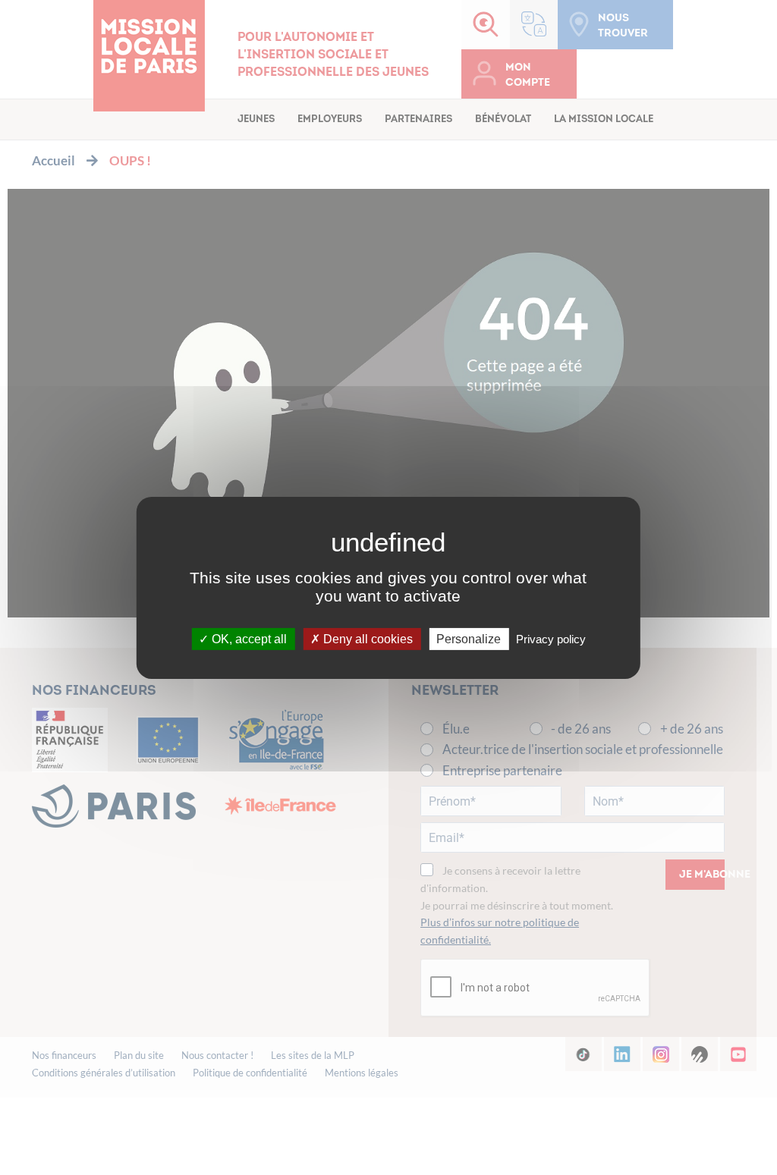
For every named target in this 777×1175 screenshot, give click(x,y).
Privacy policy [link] (551, 638)
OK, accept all (248, 638)
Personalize (468, 638)
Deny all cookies (366, 638)
